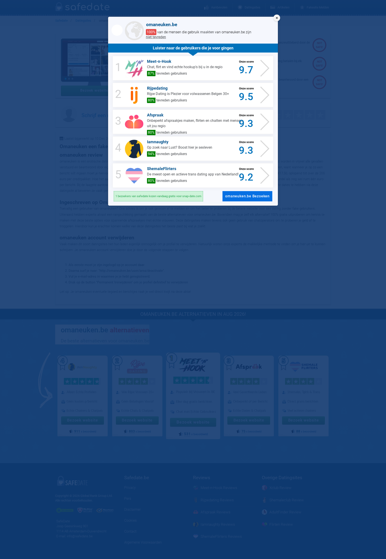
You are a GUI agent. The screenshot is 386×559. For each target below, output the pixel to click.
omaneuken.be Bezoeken (247, 196)
